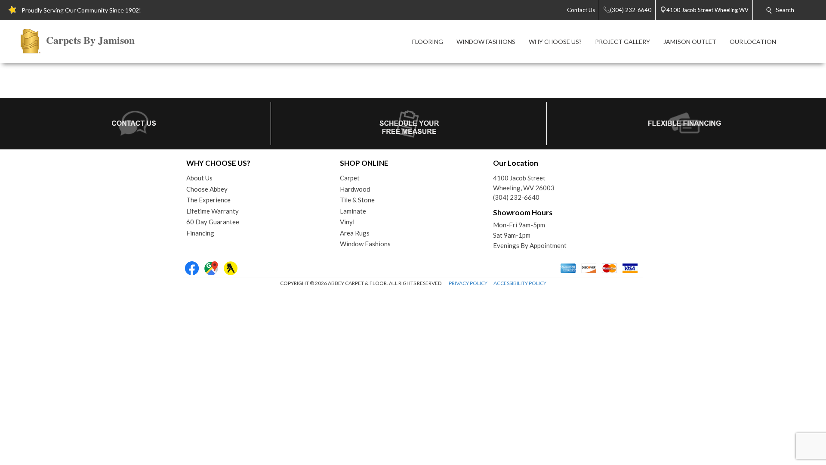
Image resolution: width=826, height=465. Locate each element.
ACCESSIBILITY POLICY (519, 283)
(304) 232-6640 (516, 197)
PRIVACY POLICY (468, 283)
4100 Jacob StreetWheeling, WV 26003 (524, 183)
